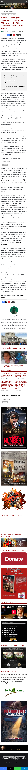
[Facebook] (8, 35)
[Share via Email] (17, 35)
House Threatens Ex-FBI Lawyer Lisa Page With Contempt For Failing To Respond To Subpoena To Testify (21, 384)
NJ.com (15, 120)
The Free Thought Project (19, 328)
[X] (11, 35)
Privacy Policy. (22, 762)
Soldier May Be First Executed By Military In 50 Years (20, 375)
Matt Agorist (6, 31)
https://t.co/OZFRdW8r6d (10, 82)
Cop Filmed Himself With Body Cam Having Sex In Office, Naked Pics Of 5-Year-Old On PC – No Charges (7, 384)
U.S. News (13, 14)
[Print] (19, 35)
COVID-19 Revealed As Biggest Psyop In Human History (6, 375)
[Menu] (2, 2)
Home (3, 11)
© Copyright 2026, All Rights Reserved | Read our (12, 762)
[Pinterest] (14, 35)
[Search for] (26, 2)
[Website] (12, 331)
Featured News (9, 11)
